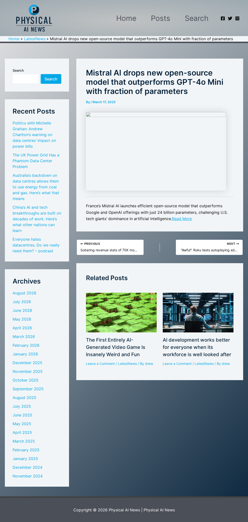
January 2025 (25, 458)
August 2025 (24, 397)
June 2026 (22, 310)
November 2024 (28, 476)
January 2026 (25, 354)
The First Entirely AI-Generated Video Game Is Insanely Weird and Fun (115, 347)
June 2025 (22, 415)
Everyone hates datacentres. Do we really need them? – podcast (36, 245)
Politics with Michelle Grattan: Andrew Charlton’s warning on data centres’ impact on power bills (34, 135)
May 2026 (22, 319)
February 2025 (26, 449)
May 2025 (22, 423)
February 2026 (26, 345)
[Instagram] (237, 18)
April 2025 (22, 432)
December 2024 (27, 467)
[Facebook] (223, 18)
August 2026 (24, 293)
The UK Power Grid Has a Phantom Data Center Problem (36, 161)
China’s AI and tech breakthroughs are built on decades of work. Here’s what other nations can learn (37, 219)
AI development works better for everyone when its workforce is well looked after (197, 347)
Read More (182, 218)
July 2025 (22, 406)
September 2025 (28, 388)
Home (126, 18)
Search (197, 18)
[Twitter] (230, 18)
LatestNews (127, 363)
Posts (160, 18)
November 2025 (28, 371)
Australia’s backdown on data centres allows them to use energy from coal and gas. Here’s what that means (36, 187)
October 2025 (26, 380)
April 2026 (22, 327)
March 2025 (24, 441)
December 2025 (27, 362)
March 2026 (24, 336)
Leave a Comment (100, 363)
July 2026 (22, 301)
